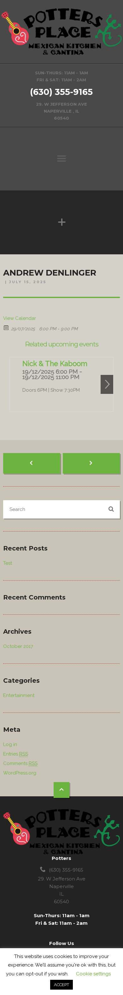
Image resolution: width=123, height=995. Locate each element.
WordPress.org (19, 773)
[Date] (6, 327)
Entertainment (18, 695)
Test (7, 563)
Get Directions (61, 95)
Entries (15, 754)
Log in (10, 744)
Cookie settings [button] (93, 974)
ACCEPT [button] (61, 984)
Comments (20, 763)
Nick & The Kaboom (54, 363)
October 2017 (18, 646)
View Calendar (19, 318)
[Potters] (61, 31)
